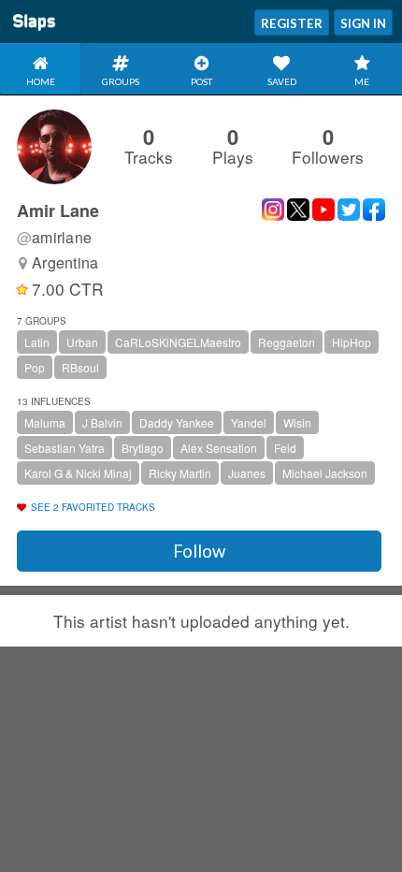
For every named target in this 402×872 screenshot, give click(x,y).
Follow (199, 551)
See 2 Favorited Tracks (93, 507)
